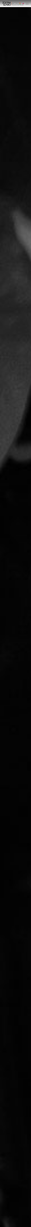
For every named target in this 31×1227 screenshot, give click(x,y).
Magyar (12, 3)
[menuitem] (15, 3)
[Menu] (26, 3)
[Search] (15, 3)
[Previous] (3, 620)
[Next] (27, 620)
